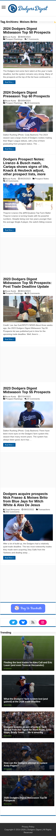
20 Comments (33, 399)
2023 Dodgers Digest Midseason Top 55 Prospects (26, 390)
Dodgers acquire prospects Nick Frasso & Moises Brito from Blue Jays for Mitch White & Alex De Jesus (25, 499)
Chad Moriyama (12, 509)
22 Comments (12, 181)
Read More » (9, 82)
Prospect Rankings (14, 39)
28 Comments (33, 293)
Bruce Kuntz (10, 37)
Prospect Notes (42, 178)
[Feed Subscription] (55, 22)
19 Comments (33, 103)
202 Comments (13, 512)
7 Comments (33, 39)
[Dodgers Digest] (28, 7)
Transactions (44, 509)
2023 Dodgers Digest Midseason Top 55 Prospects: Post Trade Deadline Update (27, 282)
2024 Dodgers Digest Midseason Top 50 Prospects (26, 30)
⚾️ (28, 608)
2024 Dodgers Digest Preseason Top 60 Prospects (26, 94)
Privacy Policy (28, 827)
